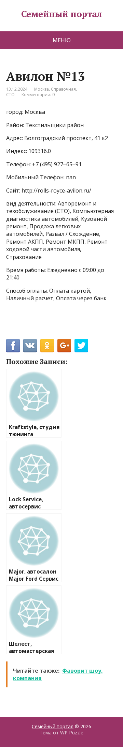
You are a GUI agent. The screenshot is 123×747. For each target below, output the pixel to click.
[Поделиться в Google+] (64, 345)
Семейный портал (61, 14)
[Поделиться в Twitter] (81, 345)
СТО (10, 94)
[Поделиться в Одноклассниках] (47, 345)
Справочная (63, 89)
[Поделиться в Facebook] (13, 345)
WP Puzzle (71, 732)
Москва (41, 89)
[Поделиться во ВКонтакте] (30, 345)
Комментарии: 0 (38, 94)
